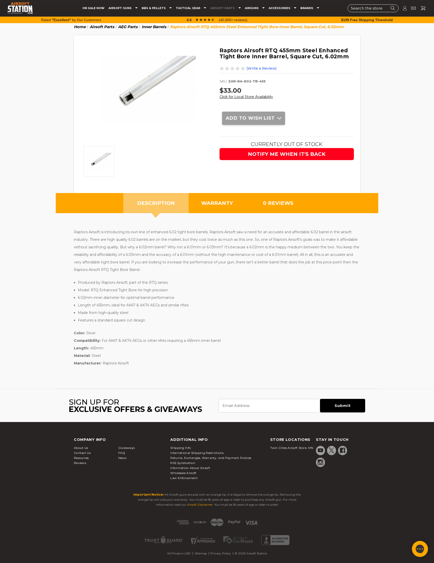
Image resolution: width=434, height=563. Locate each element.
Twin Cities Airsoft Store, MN (291, 448)
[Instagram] (320, 462)
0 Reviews (278, 203)
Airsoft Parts (223, 8)
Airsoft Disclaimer (200, 504)
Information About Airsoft (190, 468)
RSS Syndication (182, 463)
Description (156, 203)
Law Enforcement (184, 478)
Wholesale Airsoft (183, 473)
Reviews (80, 463)
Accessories (280, 8)
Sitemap (201, 553)
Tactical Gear (188, 8)
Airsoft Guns (120, 8)
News (122, 458)
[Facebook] (342, 450)
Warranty (217, 203)
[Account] (403, 8)
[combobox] (373, 8)
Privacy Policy (220, 553)
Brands (307, 8)
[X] (331, 450)
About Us (81, 448)
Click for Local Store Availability (246, 97)
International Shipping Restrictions (197, 453)
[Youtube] (320, 450)
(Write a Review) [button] (261, 68)
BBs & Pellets (154, 8)
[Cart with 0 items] (421, 8)
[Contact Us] (411, 8)
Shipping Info (180, 448)
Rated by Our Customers (71, 20)
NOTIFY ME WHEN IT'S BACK (286, 154)
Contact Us (82, 453)
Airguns (252, 8)
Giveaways (126, 448)
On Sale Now (93, 8)
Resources (81, 458)
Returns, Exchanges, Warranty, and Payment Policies (210, 458)
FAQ (121, 453)
